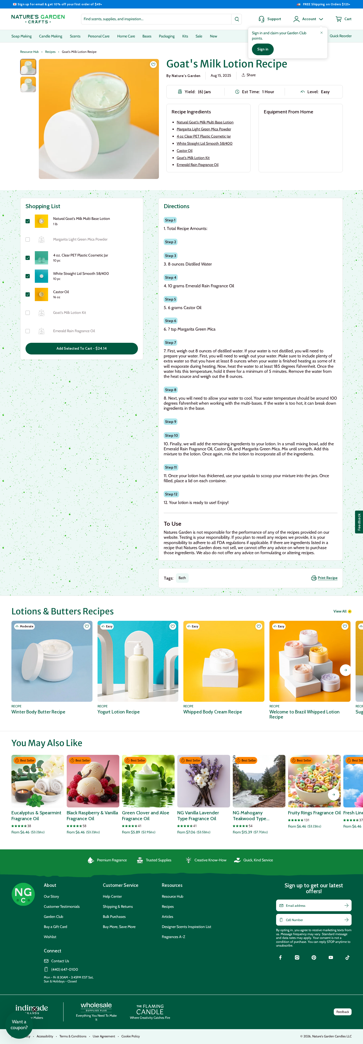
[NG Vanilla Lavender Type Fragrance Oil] (203, 781)
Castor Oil (184, 150)
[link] (280, 958)
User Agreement (104, 1036)
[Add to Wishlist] (153, 64)
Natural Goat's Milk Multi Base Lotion (205, 122)
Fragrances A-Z (173, 936)
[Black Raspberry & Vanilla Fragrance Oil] (93, 781)
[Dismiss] (321, 32)
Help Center (112, 896)
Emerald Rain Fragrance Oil (197, 164)
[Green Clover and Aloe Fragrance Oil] (148, 781)
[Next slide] (346, 670)
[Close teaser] (34, 1009)
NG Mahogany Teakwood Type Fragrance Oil (249, 815)
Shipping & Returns (118, 906)
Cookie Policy (130, 1036)
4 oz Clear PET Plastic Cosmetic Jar (204, 136)
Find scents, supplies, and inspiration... (113, 19)
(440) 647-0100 (64, 970)
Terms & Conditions (73, 1036)
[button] (19, 1025)
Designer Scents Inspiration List (186, 926)
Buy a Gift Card (55, 926)
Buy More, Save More (119, 926)
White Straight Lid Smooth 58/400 (205, 143)
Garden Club (53, 916)
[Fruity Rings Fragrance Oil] (314, 781)
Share (251, 75)
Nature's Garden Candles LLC (332, 1036)
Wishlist (50, 936)
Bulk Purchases (114, 916)
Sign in (262, 49)
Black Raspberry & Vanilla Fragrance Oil (92, 815)
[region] (181, 4)
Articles (167, 916)
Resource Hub (29, 52)
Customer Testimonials (62, 906)
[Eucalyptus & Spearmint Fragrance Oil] (37, 781)
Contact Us (60, 961)
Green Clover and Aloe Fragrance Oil (145, 815)
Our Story (51, 896)
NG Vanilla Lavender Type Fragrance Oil (198, 815)
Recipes (50, 52)
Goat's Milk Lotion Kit (193, 157)
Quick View (37, 800)
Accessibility (45, 1036)
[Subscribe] (346, 905)
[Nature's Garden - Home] (38, 19)
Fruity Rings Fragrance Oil (314, 813)
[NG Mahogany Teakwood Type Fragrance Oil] (259, 781)
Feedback (342, 1012)
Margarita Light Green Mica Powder (204, 129)
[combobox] (161, 19)
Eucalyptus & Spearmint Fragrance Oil (36, 815)
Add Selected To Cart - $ (82, 348)
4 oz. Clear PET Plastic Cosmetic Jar (80, 255)
